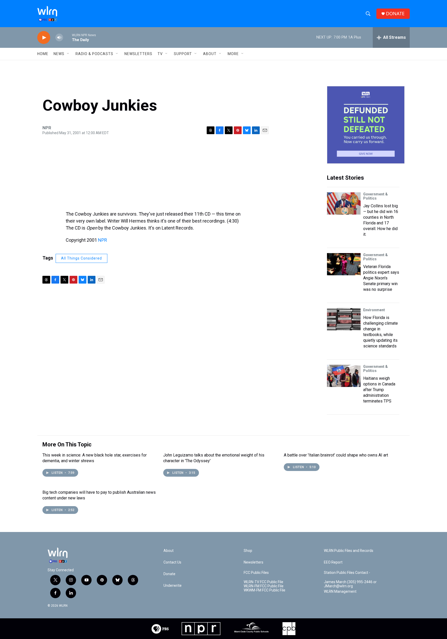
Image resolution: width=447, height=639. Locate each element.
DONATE (395, 13)
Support (183, 54)
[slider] (67, 37)
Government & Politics (375, 196)
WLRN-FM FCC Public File (264, 586)
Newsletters (138, 54)
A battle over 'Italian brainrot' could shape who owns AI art (336, 455)
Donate (169, 574)
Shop (248, 551)
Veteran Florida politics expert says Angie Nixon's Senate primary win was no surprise (381, 278)
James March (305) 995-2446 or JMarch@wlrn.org (350, 584)
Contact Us (172, 562)
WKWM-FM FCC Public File (264, 590)
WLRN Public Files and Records (348, 551)
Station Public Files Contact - (347, 573)
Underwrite (172, 586)
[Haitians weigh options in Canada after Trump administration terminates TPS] (344, 376)
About (210, 54)
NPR (102, 240)
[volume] (59, 37)
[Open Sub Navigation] (68, 54)
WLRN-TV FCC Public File (263, 582)
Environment (374, 310)
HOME (42, 54)
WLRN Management (340, 592)
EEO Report (333, 562)
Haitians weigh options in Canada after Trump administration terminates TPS (379, 390)
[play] (44, 38)
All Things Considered (81, 258)
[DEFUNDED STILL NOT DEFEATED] (365, 124)
